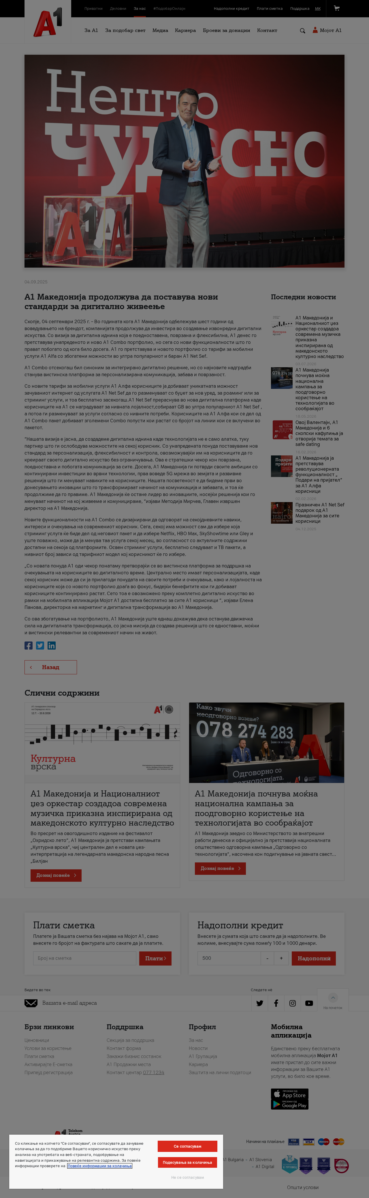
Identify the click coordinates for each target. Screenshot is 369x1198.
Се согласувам (187, 1146)
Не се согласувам (187, 1177)
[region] (116, 1162)
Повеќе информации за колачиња (100, 1166)
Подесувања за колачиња (187, 1162)
